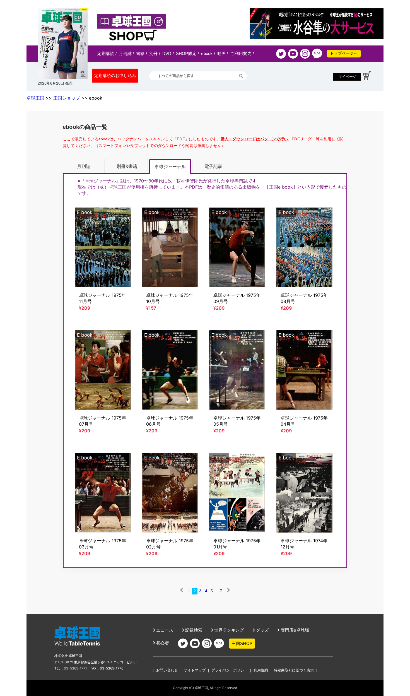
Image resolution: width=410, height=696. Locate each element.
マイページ (347, 76)
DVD (168, 53)
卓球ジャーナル (170, 166)
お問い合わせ (167, 670)
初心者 (162, 642)
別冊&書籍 (127, 166)
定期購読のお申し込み (115, 75)
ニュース (164, 630)
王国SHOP (242, 643)
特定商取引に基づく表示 (294, 670)
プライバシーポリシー (229, 670)
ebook (208, 53)
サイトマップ (195, 670)
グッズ (262, 630)
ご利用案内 (242, 53)
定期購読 (107, 53)
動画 (222, 53)
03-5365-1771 (75, 668)
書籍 (141, 53)
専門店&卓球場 (294, 630)
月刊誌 (126, 53)
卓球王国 (35, 98)
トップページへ (344, 53)
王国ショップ (66, 98)
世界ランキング (228, 630)
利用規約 (261, 670)
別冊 (154, 53)
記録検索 (193, 630)
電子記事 (213, 166)
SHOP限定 (187, 53)
